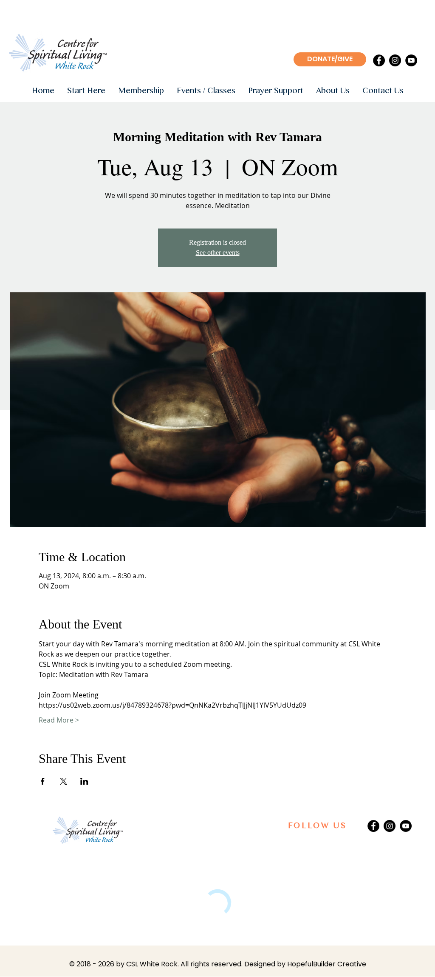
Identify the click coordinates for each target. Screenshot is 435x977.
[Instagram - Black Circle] (395, 60)
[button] (86, 91)
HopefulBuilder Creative (326, 964)
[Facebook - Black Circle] (379, 60)
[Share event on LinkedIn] (84, 781)
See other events (218, 252)
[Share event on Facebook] (43, 781)
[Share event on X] (63, 781)
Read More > (59, 720)
